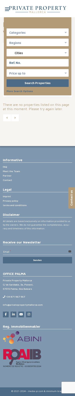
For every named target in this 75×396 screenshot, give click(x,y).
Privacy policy (10, 200)
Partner (7, 175)
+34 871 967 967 (15, 296)
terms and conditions (15, 205)
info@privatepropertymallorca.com (23, 304)
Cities (19, 53)
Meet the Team (11, 171)
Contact (7, 180)
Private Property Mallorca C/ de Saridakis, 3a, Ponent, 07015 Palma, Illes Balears (18, 284)
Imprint (7, 196)
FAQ (5, 166)
